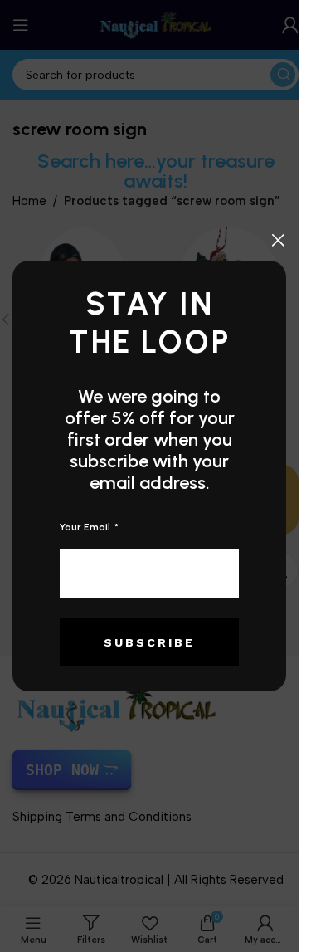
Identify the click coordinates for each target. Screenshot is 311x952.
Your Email (86, 527)
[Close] (278, 240)
